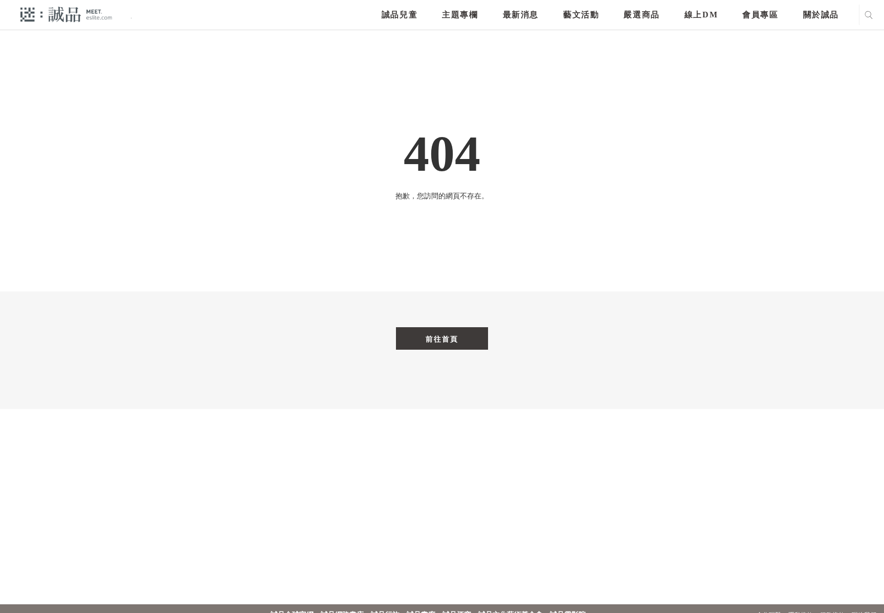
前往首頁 (442, 339)
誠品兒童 (399, 14)
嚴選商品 (641, 14)
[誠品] (66, 14)
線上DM (701, 14)
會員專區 (760, 14)
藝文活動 (581, 14)
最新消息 (521, 14)
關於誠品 (821, 14)
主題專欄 (460, 14)
